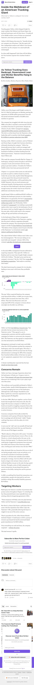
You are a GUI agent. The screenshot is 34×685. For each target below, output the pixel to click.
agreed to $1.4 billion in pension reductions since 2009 (16, 136)
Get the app (25, 678)
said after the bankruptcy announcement (19, 242)
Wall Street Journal (21, 226)
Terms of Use (25, 661)
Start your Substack (12, 678)
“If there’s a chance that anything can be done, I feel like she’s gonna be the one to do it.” (12, 615)
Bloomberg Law (25, 502)
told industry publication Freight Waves (14, 231)
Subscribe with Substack (18, 657)
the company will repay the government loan (19, 377)
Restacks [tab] (11, 575)
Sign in (30, 2)
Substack (9, 681)
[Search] (31, 606)
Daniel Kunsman (9, 589)
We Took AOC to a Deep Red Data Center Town (12, 611)
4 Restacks (19, 558)
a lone (14, 226)
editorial (29, 226)
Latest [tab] (7, 606)
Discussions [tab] (13, 606)
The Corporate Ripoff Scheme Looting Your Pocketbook (11, 625)
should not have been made (9, 365)
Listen (30, 21)
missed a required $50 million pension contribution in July (15, 130)
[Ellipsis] (32, 589)
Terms (24, 672)
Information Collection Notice (20, 662)
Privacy (19, 672)
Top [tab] (3, 606)
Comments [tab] (5, 575)
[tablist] (8, 575)
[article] (17, 615)
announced (12, 205)
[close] (29, 629)
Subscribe (24, 2)
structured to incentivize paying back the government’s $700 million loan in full (16, 201)
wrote (26, 328)
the (12, 328)
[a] (30, 612)
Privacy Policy (17, 664)
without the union (14, 528)
